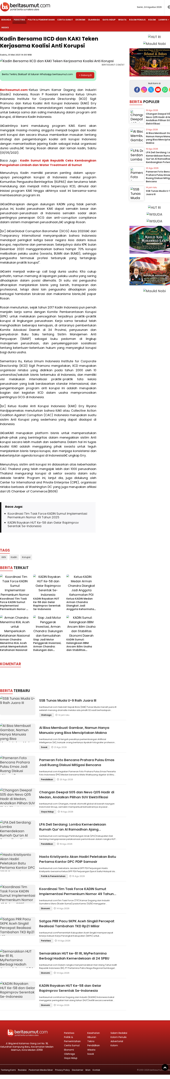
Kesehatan (93, 1033)
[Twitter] (151, 90)
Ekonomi (80, 19)
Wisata (122, 19)
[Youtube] (158, 90)
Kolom (152, 19)
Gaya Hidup (109, 19)
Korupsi (26, 557)
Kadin (14, 557)
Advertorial (117, 1041)
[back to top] (165, 1067)
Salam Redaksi (119, 1033)
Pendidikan (47, 779)
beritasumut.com (158, 1070)
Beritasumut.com (14, 90)
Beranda (6, 19)
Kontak (96, 1070)
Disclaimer (77, 1070)
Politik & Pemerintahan (41, 19)
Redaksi (22, 1070)
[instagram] (144, 90)
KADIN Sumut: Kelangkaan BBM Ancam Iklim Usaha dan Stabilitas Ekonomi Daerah (79, 646)
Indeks (5, 27)
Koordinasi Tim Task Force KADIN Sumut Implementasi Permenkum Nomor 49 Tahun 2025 (47, 515)
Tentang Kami (8, 1070)
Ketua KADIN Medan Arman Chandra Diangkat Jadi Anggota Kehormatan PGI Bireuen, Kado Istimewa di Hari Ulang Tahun (81, 609)
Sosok (44, 747)
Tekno (90, 1041)
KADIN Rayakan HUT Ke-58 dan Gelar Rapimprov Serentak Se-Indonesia (43, 524)
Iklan (87, 1070)
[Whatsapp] (165, 90)
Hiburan (91, 1037)
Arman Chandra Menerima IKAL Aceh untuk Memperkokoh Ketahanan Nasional (13, 645)
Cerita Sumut (65, 19)
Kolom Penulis (137, 19)
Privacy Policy (62, 1070)
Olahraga (94, 19)
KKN (4, 557)
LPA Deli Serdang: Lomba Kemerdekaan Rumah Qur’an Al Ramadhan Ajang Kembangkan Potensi (72, 829)
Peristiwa (19, 19)
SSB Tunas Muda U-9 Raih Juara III (67, 700)
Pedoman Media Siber (41, 1070)
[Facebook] (137, 90)
